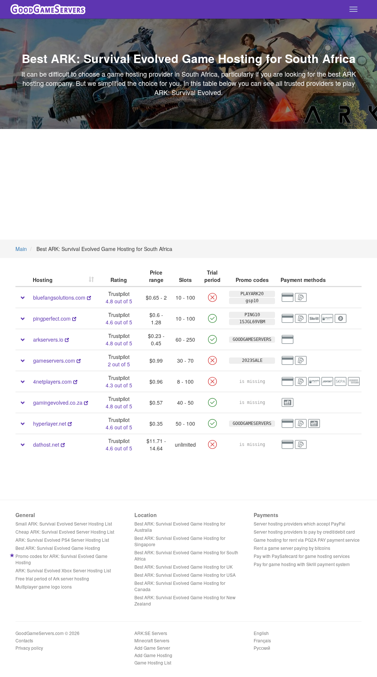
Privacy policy (29, 648)
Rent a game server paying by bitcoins (292, 548)
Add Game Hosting (153, 655)
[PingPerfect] (74, 318)
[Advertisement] (188, 184)
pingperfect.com (52, 318)
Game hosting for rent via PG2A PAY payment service (307, 540)
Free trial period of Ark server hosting (52, 578)
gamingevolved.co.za (57, 402)
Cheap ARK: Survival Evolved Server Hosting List (64, 531)
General (25, 515)
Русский (262, 648)
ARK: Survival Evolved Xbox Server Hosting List (63, 570)
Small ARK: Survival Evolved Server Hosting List (63, 523)
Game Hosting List (152, 662)
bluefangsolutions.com (59, 297)
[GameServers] (79, 360)
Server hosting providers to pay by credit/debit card (304, 531)
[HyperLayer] (70, 423)
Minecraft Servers (151, 640)
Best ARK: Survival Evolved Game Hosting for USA (185, 575)
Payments (266, 515)
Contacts (24, 640)
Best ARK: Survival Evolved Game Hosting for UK (183, 566)
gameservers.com (54, 360)
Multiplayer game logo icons (43, 586)
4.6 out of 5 (119, 322)
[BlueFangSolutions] (89, 297)
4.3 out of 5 (119, 385)
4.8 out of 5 (119, 301)
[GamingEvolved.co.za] (86, 402)
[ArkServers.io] (67, 339)
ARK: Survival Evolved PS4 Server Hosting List (62, 540)
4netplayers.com (53, 381)
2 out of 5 (119, 364)
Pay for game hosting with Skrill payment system (302, 564)
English (261, 633)
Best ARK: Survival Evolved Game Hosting (57, 548)
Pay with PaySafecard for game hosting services (302, 556)
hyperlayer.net (49, 423)
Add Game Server (152, 648)
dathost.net (46, 444)
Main (21, 248)
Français (262, 640)
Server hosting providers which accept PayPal (299, 523)
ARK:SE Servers (150, 633)
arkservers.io (48, 339)
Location (145, 515)
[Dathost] (63, 444)
